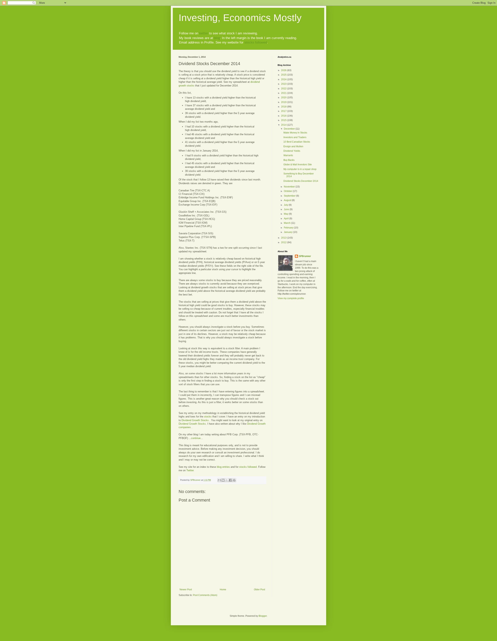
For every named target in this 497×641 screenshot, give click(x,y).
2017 (284, 111)
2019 (284, 102)
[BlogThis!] (223, 480)
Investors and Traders (294, 137)
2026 (284, 70)
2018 (284, 106)
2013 (284, 237)
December (289, 128)
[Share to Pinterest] (234, 480)
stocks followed (255, 42)
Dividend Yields (291, 151)
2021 (284, 93)
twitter (203, 33)
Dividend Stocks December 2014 (300, 181)
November (289, 186)
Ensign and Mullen (293, 146)
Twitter (190, 470)
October (288, 191)
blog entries (223, 466)
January (288, 232)
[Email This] (219, 480)
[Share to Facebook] (230, 480)
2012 (284, 242)
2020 (284, 97)
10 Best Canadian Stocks (296, 141)
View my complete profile (291, 298)
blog (217, 38)
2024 (284, 79)
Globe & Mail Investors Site (297, 164)
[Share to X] (227, 480)
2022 (284, 88)
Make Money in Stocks (295, 132)
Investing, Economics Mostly (240, 17)
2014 (284, 125)
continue (196, 438)
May (286, 214)
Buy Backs (289, 160)
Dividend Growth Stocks (195, 420)
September (290, 195)
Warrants (288, 155)
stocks (208, 416)
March (287, 223)
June (287, 209)
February (289, 227)
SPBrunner (305, 256)
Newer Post (186, 589)
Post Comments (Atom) (205, 595)
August (288, 200)
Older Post (259, 589)
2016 (284, 115)
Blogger (263, 616)
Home (223, 589)
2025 (284, 74)
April (286, 218)
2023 (284, 84)
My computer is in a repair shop (299, 169)
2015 (284, 120)
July (286, 205)
